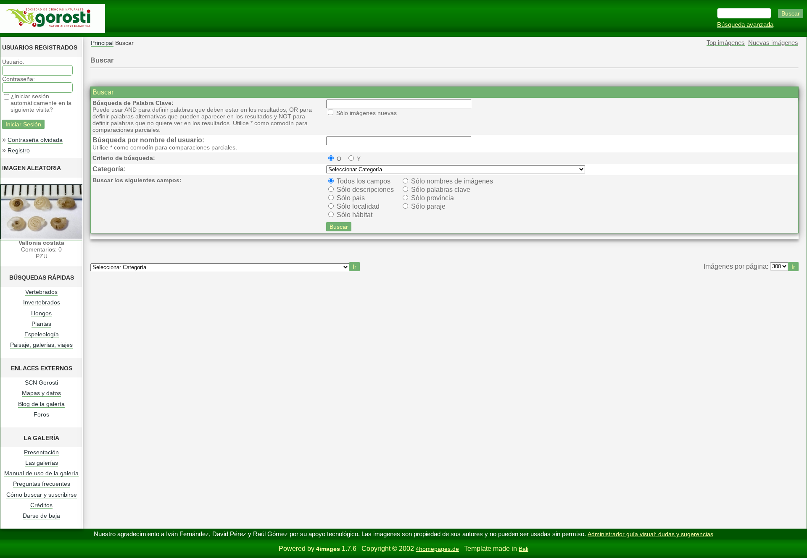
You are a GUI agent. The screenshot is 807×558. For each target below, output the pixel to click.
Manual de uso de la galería (41, 473)
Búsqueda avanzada (745, 24)
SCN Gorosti (41, 382)
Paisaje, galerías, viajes (41, 344)
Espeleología (41, 334)
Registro (19, 150)
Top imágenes (726, 42)
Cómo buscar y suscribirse (41, 494)
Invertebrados (41, 302)
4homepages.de (437, 548)
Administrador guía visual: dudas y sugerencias (650, 534)
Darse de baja (41, 515)
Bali (523, 548)
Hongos (41, 313)
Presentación (41, 452)
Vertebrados (41, 291)
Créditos (41, 505)
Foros (41, 414)
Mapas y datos (41, 393)
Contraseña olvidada (35, 139)
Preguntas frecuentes (41, 483)
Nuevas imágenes (773, 42)
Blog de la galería (41, 404)
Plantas (41, 323)
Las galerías (41, 462)
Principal (102, 42)
